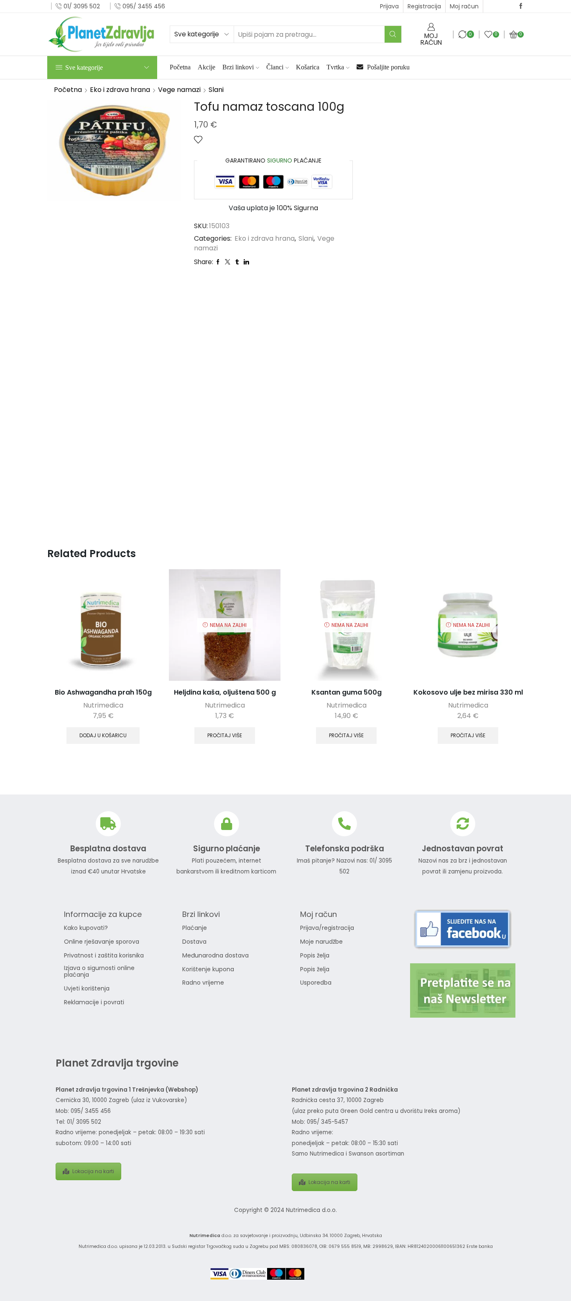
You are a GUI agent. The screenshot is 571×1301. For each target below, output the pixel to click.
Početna (180, 67)
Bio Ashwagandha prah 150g (103, 692)
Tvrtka (335, 67)
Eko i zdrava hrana (120, 89)
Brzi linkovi (238, 67)
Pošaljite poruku (387, 67)
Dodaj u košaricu (103, 735)
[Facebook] (521, 6)
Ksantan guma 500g (346, 692)
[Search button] (393, 34)
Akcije (206, 67)
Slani (216, 89)
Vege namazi (179, 89)
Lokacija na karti (93, 1171)
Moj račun (464, 6)
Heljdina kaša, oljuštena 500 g (225, 692)
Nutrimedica (103, 705)
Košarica (307, 67)
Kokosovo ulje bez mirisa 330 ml (468, 692)
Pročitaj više (224, 735)
